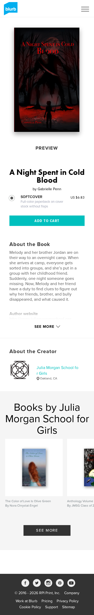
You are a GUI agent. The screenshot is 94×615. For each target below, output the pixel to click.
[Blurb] (9, 10)
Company (71, 593)
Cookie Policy (30, 607)
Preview (47, 148)
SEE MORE (47, 530)
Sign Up (64, 9)
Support (51, 607)
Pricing (47, 601)
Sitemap (68, 607)
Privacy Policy (68, 601)
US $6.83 (77, 197)
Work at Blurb (26, 601)
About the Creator (33, 351)
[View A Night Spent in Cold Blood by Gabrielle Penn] (46, 80)
